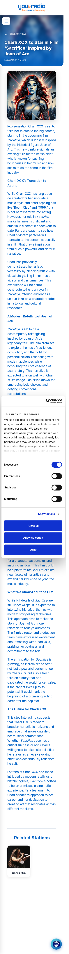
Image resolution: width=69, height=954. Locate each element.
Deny (33, 549)
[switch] (57, 476)
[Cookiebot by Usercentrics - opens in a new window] (46, 401)
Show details (46, 513)
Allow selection (33, 537)
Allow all (33, 525)
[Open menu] (6, 21)
